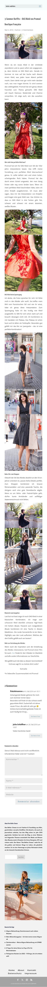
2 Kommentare (27, 30)
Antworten (35, 716)
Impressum (31, 973)
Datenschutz (15, 973)
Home (12, 970)
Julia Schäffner (19, 724)
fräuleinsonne (16, 691)
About (21, 970)
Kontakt (31, 970)
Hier (13, 653)
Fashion (18, 30)
